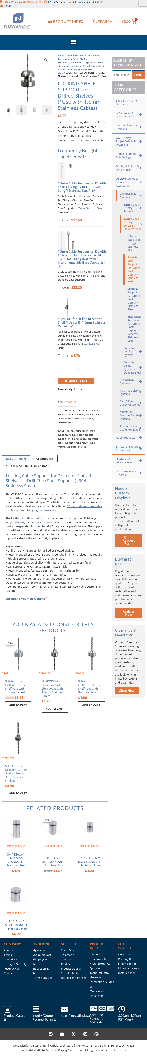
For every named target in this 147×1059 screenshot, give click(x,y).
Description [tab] (16, 459)
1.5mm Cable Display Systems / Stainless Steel (132, 224)
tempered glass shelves (46, 522)
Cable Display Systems (128, 195)
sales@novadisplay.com (78, 1015)
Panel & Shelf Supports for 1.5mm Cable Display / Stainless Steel (81, 69)
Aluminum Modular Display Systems (130, 415)
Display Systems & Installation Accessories (127, 182)
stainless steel (86, 434)
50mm (100, 208)
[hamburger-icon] (142, 4)
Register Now (129, 613)
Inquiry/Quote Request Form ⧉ (44, 1017)
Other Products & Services (126, 473)
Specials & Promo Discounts (126, 102)
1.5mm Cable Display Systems (132, 208)
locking (69, 430)
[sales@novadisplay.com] (64, 1009)
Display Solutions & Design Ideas (127, 167)
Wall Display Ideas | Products (128, 127)
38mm (89, 208)
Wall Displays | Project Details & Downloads (126, 141)
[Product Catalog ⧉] (7, 1009)
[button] (73, 41)
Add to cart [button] (18, 705)
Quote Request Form (129, 540)
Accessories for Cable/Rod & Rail (130, 427)
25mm (81, 208)
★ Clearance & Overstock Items (125, 114)
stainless (73, 434)
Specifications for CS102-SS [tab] (28, 466)
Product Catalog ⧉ (15, 1017)
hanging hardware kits (41, 510)
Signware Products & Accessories (128, 448)
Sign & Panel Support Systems (130, 402)
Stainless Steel (87, 140)
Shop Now (126, 691)
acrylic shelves (15, 522)
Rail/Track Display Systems (130, 392)
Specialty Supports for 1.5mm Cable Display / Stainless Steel (133, 299)
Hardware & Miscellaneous (124, 460)
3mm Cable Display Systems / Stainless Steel (132, 367)
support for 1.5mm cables (71, 438)
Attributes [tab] (45, 459)
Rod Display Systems (127, 381)
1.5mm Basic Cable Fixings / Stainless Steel (134, 243)
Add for (71, 220)
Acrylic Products (125, 437)
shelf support (81, 430)
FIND (138, 75)
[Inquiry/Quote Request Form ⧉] (36, 1009)
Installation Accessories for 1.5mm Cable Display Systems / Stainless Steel (134, 329)
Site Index (119, 1050)
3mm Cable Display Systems (130, 351)
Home (61, 55)
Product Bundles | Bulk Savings (127, 155)
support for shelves (75, 442)
